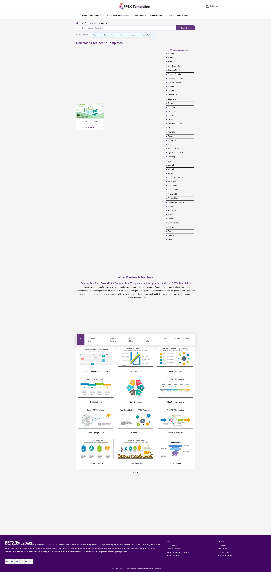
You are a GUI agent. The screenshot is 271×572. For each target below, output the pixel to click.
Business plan (109, 35)
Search (185, 28)
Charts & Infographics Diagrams (118, 15)
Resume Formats (155, 15)
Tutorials (170, 15)
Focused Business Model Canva (96, 371)
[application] (102, 15)
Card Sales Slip (136, 371)
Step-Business (136, 402)
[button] (7, 561)
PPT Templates (95, 15)
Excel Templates (183, 15)
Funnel (188, 338)
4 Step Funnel (175, 463)
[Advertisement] (119, 75)
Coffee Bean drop (136, 463)
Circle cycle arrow (175, 433)
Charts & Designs (113, 339)
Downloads (92, 23)
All (81, 338)
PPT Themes (139, 15)
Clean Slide (135, 433)
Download (90, 127)
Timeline (164, 338)
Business (132, 35)
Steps (121, 35)
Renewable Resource (90, 122)
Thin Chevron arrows (175, 402)
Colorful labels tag (96, 463)
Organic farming (147, 35)
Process (95, 35)
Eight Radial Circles (175, 371)
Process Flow (132, 339)
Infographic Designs (92, 339)
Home (84, 15)
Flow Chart (148, 339)
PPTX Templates (19, 542)
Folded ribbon (96, 402)
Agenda (177, 338)
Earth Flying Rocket (96, 433)
